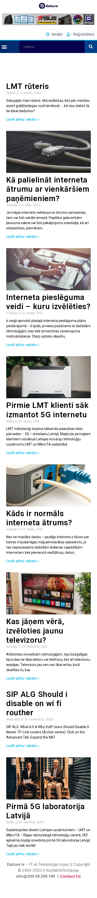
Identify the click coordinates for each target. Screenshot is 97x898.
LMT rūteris (27, 86)
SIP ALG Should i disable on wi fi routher (37, 703)
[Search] (91, 47)
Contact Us (70, 876)
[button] (4, 47)
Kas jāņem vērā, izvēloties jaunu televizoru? (35, 630)
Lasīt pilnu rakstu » (22, 119)
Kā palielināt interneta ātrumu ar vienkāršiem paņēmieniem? (48, 189)
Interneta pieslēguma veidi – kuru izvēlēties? (48, 302)
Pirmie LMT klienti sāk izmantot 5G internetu (47, 410)
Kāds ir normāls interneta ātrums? (39, 518)
